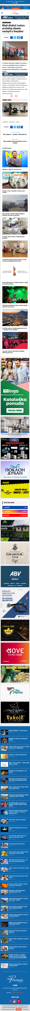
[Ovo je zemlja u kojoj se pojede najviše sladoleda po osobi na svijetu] (4, 853)
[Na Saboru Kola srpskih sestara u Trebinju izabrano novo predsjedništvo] (4, 748)
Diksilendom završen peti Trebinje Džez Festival (18, 739)
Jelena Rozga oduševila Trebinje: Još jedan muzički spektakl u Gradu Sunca (14, 306)
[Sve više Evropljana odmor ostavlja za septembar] (4, 948)
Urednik (5, 33)
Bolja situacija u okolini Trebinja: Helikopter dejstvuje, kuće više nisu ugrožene (13, 214)
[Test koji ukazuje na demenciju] (4, 845)
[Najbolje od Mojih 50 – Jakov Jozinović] (4, 732)
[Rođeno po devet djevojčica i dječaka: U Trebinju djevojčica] (4, 965)
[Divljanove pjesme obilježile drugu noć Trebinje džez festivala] (4, 924)
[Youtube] (18, 1001)
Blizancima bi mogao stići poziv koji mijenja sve (17, 931)
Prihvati (18, 1009)
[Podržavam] (11, 96)
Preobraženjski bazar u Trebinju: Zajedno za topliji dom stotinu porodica (15, 283)
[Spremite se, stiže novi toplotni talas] (4, 756)
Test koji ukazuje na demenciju (17, 843)
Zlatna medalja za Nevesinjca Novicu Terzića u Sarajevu (15, 142)
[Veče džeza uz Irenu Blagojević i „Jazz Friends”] (4, 772)
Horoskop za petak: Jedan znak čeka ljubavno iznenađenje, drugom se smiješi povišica (18, 812)
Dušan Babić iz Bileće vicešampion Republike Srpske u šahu (17, 891)
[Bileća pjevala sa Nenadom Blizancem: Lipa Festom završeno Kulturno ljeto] (4, 780)
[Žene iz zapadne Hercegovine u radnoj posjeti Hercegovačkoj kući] (4, 908)
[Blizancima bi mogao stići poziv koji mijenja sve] (4, 932)
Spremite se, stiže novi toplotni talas (18, 754)
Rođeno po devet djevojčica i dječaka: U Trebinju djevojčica (18, 964)
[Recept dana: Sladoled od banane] (4, 821)
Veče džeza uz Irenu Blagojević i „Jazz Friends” (18, 771)
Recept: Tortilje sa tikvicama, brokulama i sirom (19, 939)
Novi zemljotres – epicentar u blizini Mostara (15, 134)
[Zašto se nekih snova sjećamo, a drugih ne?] (4, 869)
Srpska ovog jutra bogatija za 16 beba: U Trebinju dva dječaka (18, 915)
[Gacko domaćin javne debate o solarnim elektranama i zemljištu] (4, 900)
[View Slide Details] (15, 17)
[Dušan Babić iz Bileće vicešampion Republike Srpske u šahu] (4, 892)
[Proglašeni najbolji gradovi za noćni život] (4, 829)
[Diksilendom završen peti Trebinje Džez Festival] (4, 740)
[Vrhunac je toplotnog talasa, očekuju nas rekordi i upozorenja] (4, 885)
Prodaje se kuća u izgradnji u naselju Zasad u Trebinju (13, 191)
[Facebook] (10, 1001)
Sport (9, 22)
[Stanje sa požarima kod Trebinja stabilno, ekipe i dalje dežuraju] (4, 788)
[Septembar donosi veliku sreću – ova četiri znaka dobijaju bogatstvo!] (4, 861)
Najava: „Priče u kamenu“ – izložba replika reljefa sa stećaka (19, 763)
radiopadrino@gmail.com (17, 992)
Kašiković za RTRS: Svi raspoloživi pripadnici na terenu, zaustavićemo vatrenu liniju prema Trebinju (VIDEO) (18, 956)
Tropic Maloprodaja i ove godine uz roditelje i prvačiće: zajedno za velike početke (18, 804)
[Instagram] (14, 1001)
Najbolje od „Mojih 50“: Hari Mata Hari (11, 169)
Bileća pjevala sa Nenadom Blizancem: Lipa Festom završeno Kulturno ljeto (18, 779)
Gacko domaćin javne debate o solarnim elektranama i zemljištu (18, 899)
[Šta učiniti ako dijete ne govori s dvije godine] (4, 877)
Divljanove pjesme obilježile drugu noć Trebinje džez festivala (18, 923)
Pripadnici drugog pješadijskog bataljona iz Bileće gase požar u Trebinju (19, 795)
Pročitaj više (25, 1009)
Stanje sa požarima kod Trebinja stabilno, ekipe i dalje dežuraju (19, 787)
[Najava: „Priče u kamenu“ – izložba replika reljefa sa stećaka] (4, 764)
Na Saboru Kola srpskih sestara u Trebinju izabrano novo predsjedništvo (19, 747)
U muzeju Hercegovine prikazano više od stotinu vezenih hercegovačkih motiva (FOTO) (14, 260)
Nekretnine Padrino (20, 1)
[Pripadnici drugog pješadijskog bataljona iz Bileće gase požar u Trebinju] (4, 796)
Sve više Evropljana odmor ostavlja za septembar (18, 947)
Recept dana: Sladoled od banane (17, 819)
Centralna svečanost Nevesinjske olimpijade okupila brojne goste (13, 351)
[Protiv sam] (16, 96)
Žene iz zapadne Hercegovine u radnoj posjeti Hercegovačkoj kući (18, 907)
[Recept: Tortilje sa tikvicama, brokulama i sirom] (4, 940)
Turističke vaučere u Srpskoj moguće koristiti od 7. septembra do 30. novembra (14, 329)
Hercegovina (5, 22)
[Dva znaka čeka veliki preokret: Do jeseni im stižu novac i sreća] (4, 837)
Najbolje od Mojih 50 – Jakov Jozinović (18, 730)
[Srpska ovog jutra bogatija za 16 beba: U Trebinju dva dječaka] (4, 916)
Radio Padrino (10, 1)
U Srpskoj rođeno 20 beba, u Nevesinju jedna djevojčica (13, 237)
